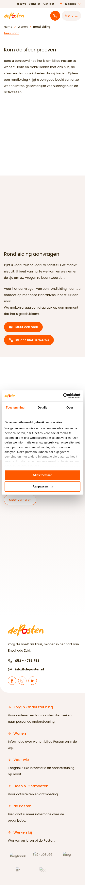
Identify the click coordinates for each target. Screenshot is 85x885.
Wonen (23, 27)
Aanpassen (40, 486)
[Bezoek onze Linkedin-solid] (32, 681)
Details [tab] (42, 407)
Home (8, 27)
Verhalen (35, 3)
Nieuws (21, 3)
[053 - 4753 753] (55, 16)
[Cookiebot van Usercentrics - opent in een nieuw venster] (63, 395)
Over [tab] (69, 407)
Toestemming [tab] (15, 407)
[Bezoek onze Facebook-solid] (12, 681)
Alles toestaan (42, 475)
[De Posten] (14, 16)
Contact (48, 3)
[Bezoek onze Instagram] (22, 681)
